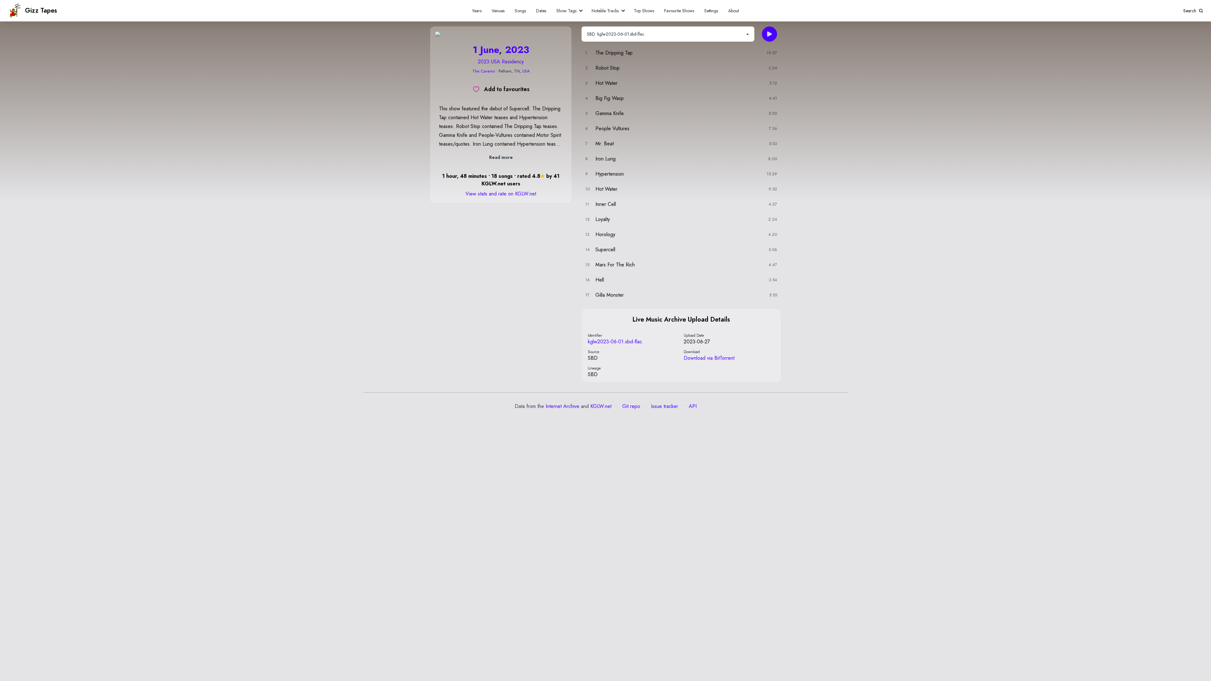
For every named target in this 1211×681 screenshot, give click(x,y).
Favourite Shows (679, 11)
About (733, 11)
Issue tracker (663, 406)
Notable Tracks (605, 11)
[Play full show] (769, 34)
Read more (501, 157)
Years (477, 11)
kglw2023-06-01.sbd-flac (615, 341)
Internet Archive (562, 406)
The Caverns (483, 71)
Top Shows (644, 11)
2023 (517, 49)
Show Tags (566, 11)
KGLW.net (600, 406)
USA (525, 71)
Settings (711, 11)
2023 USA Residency (501, 61)
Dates (541, 11)
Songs (520, 11)
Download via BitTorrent (709, 358)
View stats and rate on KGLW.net (500, 193)
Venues (498, 11)
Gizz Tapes (41, 10)
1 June (486, 49)
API (692, 406)
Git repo (630, 406)
